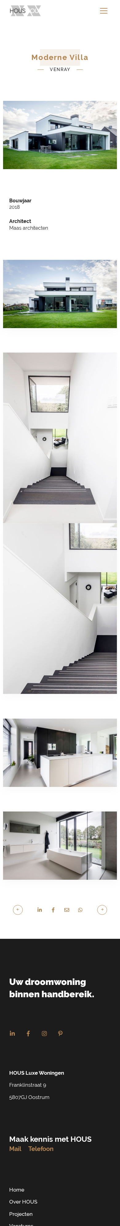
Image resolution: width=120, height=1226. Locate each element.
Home (16, 1180)
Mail (15, 1139)
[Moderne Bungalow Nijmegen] (21, 900)
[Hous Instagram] (44, 1024)
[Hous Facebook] (28, 1024)
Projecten (21, 1205)
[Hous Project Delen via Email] (67, 901)
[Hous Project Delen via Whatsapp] (80, 901)
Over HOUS (23, 1192)
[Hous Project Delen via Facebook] (53, 901)
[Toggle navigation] (103, 10)
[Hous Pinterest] (60, 1024)
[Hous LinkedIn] (12, 1024)
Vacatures (21, 1217)
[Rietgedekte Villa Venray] (99, 900)
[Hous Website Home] (26, 10)
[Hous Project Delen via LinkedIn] (40, 901)
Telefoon (41, 1139)
